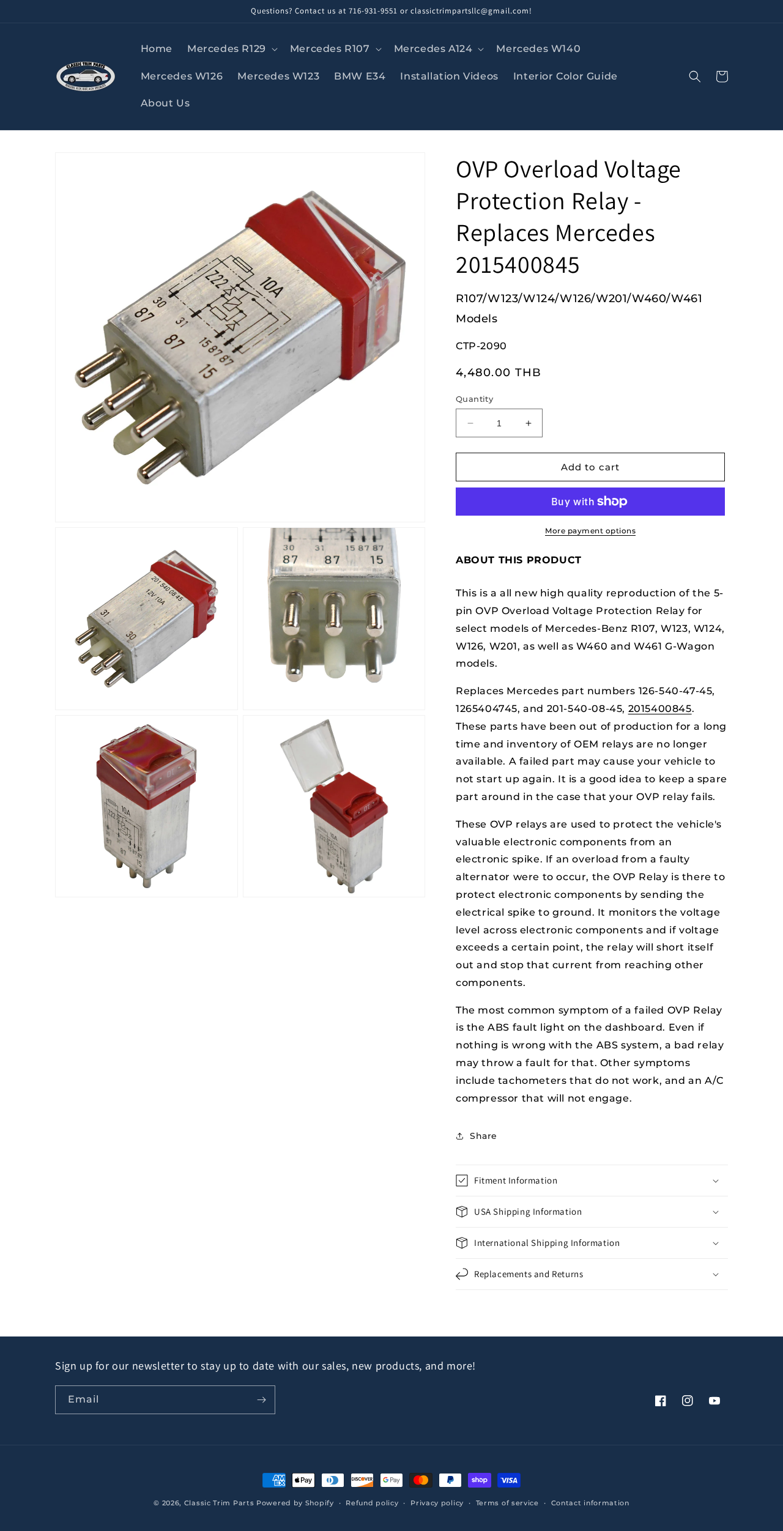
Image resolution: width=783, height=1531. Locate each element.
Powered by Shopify (295, 1503)
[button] (231, 49)
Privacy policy (437, 1503)
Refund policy (372, 1503)
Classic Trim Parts (219, 1503)
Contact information (590, 1503)
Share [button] (483, 1135)
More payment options (590, 530)
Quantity (474, 399)
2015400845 (660, 708)
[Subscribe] (261, 1399)
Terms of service (507, 1503)
